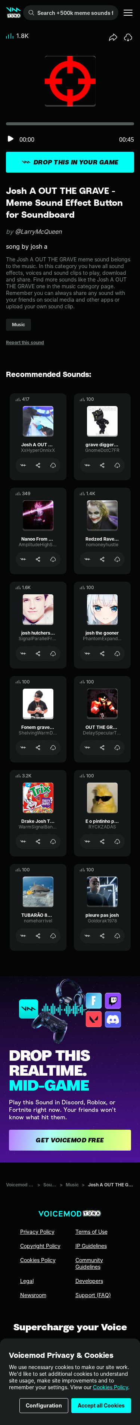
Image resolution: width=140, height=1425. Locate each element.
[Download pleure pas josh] (117, 935)
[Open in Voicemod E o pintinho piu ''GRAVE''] (87, 841)
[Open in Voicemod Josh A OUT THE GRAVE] (23, 465)
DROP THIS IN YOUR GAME (76, 162)
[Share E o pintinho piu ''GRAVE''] (102, 841)
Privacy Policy (37, 1232)
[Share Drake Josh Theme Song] (38, 841)
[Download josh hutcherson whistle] (53, 653)
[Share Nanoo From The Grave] (38, 559)
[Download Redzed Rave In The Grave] (117, 559)
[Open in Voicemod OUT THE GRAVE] (87, 747)
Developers (89, 1281)
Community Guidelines (89, 1263)
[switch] (10, 139)
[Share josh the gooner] (102, 653)
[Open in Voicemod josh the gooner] (87, 653)
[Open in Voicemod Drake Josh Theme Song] (23, 841)
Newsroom (33, 1295)
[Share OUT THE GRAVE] (102, 747)
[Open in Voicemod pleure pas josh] (87, 935)
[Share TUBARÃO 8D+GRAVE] (38, 935)
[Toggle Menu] (128, 13)
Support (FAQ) (93, 1295)
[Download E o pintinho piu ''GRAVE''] (117, 841)
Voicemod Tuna (20, 1185)
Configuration (44, 1405)
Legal (27, 1281)
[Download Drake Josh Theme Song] (53, 841)
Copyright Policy (40, 1246)
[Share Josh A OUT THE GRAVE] (38, 465)
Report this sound (25, 342)
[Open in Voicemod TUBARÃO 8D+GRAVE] (23, 935)
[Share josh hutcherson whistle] (38, 653)
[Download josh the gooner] (117, 653)
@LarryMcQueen (38, 231)
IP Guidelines (91, 1246)
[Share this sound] (113, 37)
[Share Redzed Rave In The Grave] (102, 559)
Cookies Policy (110, 1387)
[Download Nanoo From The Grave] (53, 559)
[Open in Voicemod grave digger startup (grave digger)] (87, 465)
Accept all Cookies (101, 1405)
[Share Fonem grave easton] (38, 747)
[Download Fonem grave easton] (53, 747)
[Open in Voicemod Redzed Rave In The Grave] (87, 559)
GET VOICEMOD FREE (70, 1140)
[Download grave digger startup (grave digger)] (117, 465)
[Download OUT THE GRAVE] (117, 747)
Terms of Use (91, 1232)
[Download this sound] (128, 37)
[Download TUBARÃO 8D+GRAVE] (53, 935)
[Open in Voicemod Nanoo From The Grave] (23, 559)
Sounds (50, 1185)
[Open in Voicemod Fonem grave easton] (23, 747)
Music (72, 1185)
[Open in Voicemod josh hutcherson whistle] (23, 653)
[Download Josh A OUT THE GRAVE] (53, 465)
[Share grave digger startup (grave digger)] (102, 465)
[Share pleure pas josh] (102, 935)
